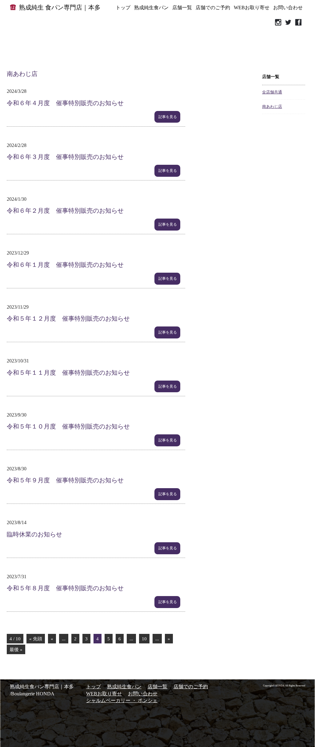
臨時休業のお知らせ (34, 534)
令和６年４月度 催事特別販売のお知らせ (65, 103)
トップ (123, 7)
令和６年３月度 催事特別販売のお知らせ (65, 156)
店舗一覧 (182, 7)
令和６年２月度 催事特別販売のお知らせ (65, 210)
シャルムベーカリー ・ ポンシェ (122, 700)
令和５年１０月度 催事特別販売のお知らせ (68, 426)
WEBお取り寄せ (251, 7)
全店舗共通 (272, 92)
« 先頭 (35, 638)
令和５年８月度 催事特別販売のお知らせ (65, 588)
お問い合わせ (288, 7)
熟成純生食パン (151, 7)
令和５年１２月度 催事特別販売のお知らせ (68, 318)
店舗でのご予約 (213, 7)
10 (144, 638)
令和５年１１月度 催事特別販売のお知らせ (68, 372)
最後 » (16, 649)
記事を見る (167, 117)
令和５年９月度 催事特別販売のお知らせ (65, 480)
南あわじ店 (272, 106)
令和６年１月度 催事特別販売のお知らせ (65, 264)
